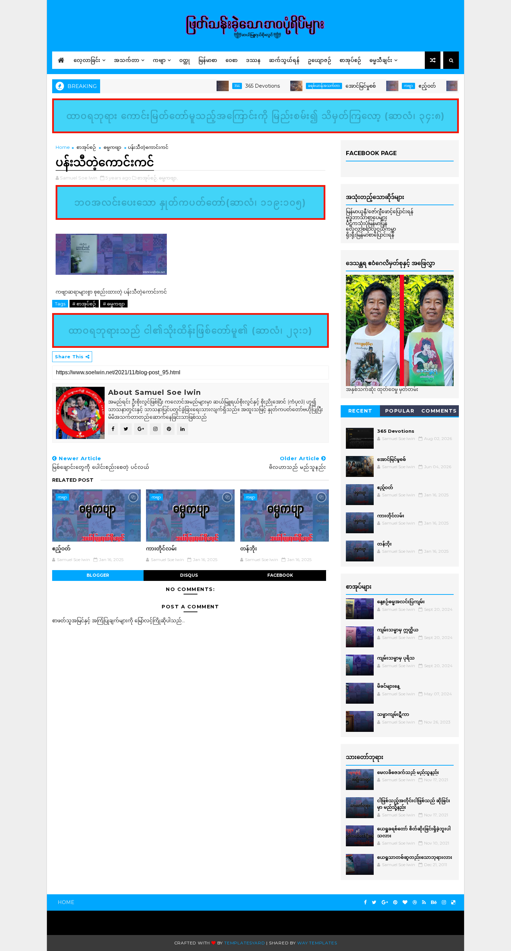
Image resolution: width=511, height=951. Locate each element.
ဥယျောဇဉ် (319, 60)
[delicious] (453, 902)
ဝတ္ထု (184, 60)
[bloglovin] (405, 902)
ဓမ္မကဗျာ (112, 147)
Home (63, 147)
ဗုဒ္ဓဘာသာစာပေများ (366, 217)
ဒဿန (253, 60)
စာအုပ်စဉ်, (147, 178)
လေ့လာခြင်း (87, 60)
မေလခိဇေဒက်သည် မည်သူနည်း (408, 772)
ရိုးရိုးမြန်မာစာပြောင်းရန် (370, 235)
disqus (189, 575)
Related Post (73, 480)
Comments (439, 411)
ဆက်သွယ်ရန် (284, 60)
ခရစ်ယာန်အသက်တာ (305, 85)
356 (218, 85)
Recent (360, 411)
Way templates (317, 942)
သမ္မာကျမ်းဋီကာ (393, 714)
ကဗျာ (159, 60)
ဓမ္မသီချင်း (381, 60)
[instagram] (444, 902)
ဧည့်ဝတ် (408, 86)
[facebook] (365, 902)
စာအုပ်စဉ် (350, 60)
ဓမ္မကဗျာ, (168, 178)
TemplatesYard (244, 942)
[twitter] (374, 902)
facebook (280, 575)
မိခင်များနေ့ (388, 686)
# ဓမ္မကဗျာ (114, 303)
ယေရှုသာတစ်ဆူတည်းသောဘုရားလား (414, 857)
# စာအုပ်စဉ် (84, 303)
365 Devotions (244, 86)
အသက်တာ (126, 60)
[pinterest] (395, 902)
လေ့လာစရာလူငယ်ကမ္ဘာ (371, 229)
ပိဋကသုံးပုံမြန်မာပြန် (366, 223)
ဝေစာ (232, 60)
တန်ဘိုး (248, 548)
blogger (98, 575)
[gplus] (385, 902)
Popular (400, 411)
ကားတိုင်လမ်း (161, 548)
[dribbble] (415, 902)
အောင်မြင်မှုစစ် (342, 86)
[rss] (424, 902)
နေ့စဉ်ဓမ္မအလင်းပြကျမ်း (401, 601)
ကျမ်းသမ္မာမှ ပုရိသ (396, 658)
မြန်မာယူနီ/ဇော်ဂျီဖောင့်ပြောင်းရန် (379, 211)
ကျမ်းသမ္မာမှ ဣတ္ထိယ (398, 629)
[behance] (433, 902)
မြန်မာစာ (207, 60)
